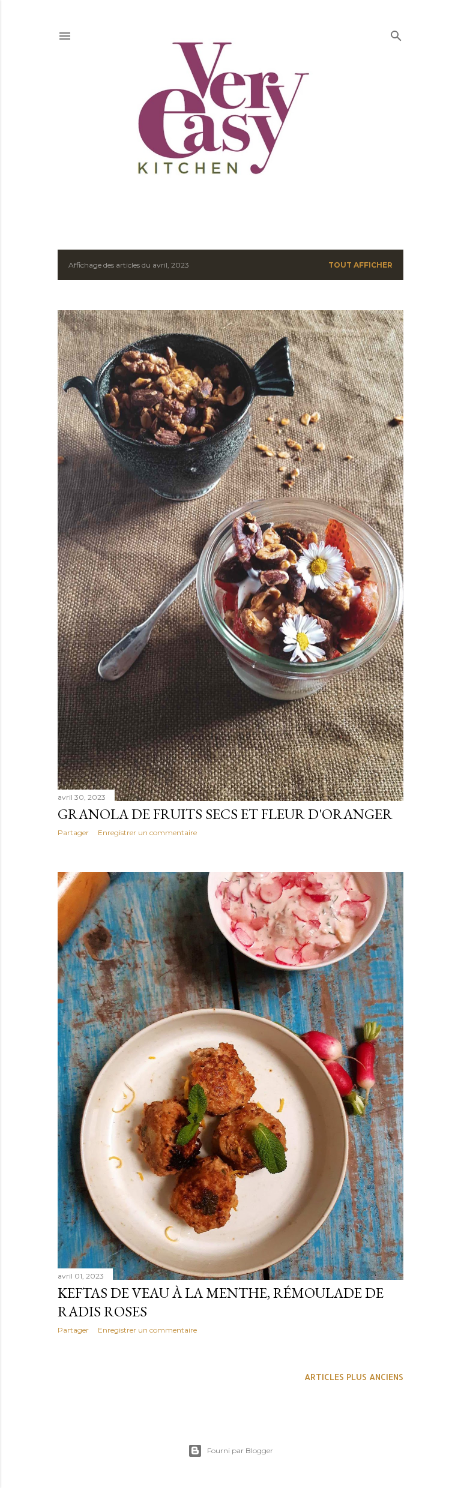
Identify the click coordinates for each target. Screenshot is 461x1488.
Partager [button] (73, 832)
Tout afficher (360, 264)
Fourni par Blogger (240, 1450)
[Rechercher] (396, 33)
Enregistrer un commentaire (147, 832)
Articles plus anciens (353, 1377)
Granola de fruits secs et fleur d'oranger (225, 814)
